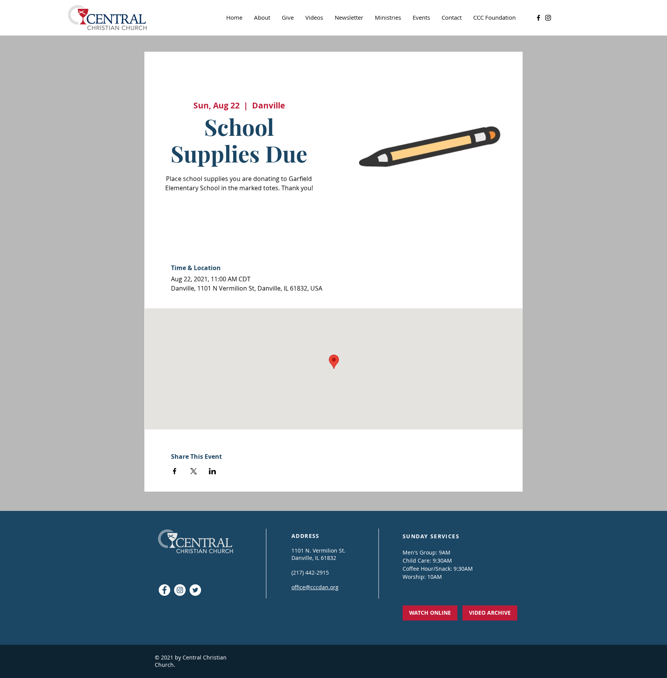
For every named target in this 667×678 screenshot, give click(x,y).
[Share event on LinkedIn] (212, 471)
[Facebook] (538, 18)
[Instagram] (548, 18)
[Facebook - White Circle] (164, 590)
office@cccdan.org (315, 587)
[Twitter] (195, 590)
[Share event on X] (193, 471)
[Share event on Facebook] (174, 471)
